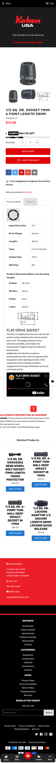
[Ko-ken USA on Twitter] (36, 735)
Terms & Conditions (28, 684)
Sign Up (49, 713)
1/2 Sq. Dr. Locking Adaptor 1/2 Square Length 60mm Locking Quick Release (41, 519)
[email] (34, 172)
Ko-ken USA (21, 742)
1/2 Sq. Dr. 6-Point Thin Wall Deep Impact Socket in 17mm (15, 515)
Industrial (28, 662)
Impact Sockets (28, 630)
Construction (28, 659)
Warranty (28, 192)
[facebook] (8, 172)
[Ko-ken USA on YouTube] (50, 735)
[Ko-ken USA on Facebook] (41, 735)
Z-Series (28, 644)
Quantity (10, 142)
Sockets (28, 670)
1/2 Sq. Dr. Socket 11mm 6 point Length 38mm (28, 112)
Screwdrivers (28, 666)
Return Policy (28, 688)
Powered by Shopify (37, 742)
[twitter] (15, 172)
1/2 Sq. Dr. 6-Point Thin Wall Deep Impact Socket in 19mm (41, 467)
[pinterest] (21, 172)
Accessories (28, 626)
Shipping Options (28, 691)
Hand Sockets (28, 633)
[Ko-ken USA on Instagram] (46, 735)
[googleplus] (28, 172)
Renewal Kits (28, 641)
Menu (8, 3)
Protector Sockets (28, 637)
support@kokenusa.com (17, 597)
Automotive (28, 655)
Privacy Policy (28, 680)
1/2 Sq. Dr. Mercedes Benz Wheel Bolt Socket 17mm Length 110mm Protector (15, 469)
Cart (52, 3)
